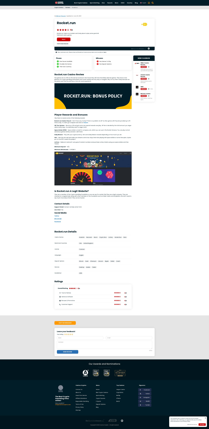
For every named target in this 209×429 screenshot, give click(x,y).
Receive (143, 67)
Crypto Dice (103, 237)
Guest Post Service (81, 395)
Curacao (82, 249)
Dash (86, 261)
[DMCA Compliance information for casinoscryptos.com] (112, 421)
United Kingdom (88, 243)
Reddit (148, 401)
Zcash (118, 261)
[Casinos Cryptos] (61, 3)
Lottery (111, 237)
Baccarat (89, 237)
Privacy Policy (80, 407)
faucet (86, 122)
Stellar (112, 261)
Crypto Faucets (100, 398)
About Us (78, 392)
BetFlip (118, 395)
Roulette (81, 237)
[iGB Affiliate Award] (85, 373)
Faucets (110, 3)
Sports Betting (94, 3)
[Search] (153, 3)
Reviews (68, 7)
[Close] (205, 418)
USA (80, 243)
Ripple (107, 261)
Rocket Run (118, 237)
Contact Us (79, 389)
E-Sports (98, 401)
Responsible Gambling (82, 401)
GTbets (118, 398)
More (116, 3)
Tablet (94, 267)
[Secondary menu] (149, 3)
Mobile (88, 267)
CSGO (122, 3)
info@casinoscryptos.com (63, 404)
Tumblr (147, 405)
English (81, 255)
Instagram (147, 397)
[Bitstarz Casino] (148, 96)
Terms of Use (80, 404)
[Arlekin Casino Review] (148, 79)
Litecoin (100, 261)
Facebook (57, 222)
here (105, 52)
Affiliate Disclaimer (81, 398)
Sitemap (78, 410)
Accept (202, 424)
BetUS (118, 401)
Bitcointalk (58, 219)
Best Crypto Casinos (80, 3)
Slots (125, 237)
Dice (103, 3)
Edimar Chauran (61, 16)
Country (129, 3)
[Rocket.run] (144, 24)
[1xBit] (148, 89)
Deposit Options (101, 404)
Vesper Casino (120, 389)
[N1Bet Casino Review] (148, 67)
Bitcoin (81, 261)
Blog (136, 3)
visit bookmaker (65, 323)
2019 (80, 273)
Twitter (56, 216)
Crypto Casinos (58, 7)
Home (98, 389)
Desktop (81, 267)
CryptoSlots (119, 392)
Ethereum (93, 261)
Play (63, 39)
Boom (95, 237)
